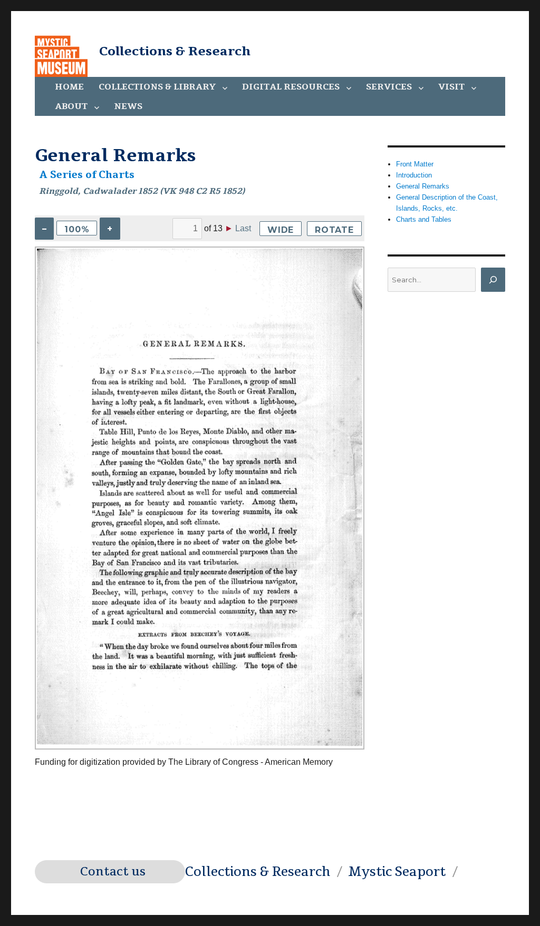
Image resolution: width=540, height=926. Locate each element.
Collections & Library (157, 87)
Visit (451, 87)
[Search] (493, 280)
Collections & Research (174, 51)
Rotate (334, 230)
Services (389, 87)
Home (69, 87)
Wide (280, 230)
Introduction (414, 175)
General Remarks (422, 186)
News (128, 106)
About (71, 106)
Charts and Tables (423, 219)
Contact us (113, 872)
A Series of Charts (87, 175)
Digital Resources (291, 87)
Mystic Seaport (397, 871)
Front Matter (414, 164)
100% (76, 229)
